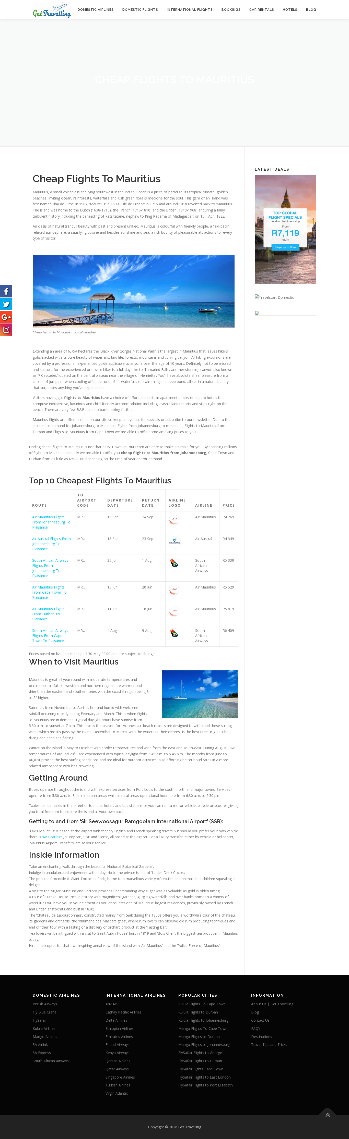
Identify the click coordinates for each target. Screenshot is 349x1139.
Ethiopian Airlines (120, 1028)
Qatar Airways (117, 1069)
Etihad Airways (118, 1044)
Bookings (231, 9)
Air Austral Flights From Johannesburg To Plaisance (51, 543)
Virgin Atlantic (117, 1093)
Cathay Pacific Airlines (124, 1012)
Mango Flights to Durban (199, 1036)
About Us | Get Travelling (272, 1004)
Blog (311, 9)
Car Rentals (261, 9)
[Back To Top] (327, 1115)
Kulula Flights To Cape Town (202, 1004)
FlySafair (40, 1020)
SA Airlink (40, 1044)
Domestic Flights (140, 9)
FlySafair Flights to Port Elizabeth (205, 1085)
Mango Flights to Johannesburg (204, 1044)
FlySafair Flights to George (200, 1052)
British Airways (45, 1004)
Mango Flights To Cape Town (202, 1028)
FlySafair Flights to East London (204, 1077)
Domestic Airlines (96, 9)
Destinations (261, 1036)
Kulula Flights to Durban (198, 1012)
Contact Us (260, 1020)
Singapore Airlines (120, 1077)
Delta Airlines (116, 1020)
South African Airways (51, 1060)
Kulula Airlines (44, 1028)
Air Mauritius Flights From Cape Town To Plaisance (49, 592)
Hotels (290, 9)
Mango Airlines (45, 1036)
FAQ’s (256, 1028)
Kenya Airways (118, 1052)
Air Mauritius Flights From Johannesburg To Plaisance (51, 522)
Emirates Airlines (119, 1036)
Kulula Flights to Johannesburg (203, 1020)
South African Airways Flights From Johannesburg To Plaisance (50, 568)
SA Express (42, 1052)
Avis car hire (53, 836)
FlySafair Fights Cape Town (200, 1069)
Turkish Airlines (118, 1085)
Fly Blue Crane (44, 1012)
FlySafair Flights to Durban (200, 1060)
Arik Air (111, 1004)
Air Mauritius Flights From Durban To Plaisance (48, 613)
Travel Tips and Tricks (269, 1044)
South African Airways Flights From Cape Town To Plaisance (50, 635)
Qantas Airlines (118, 1060)
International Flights (190, 9)
